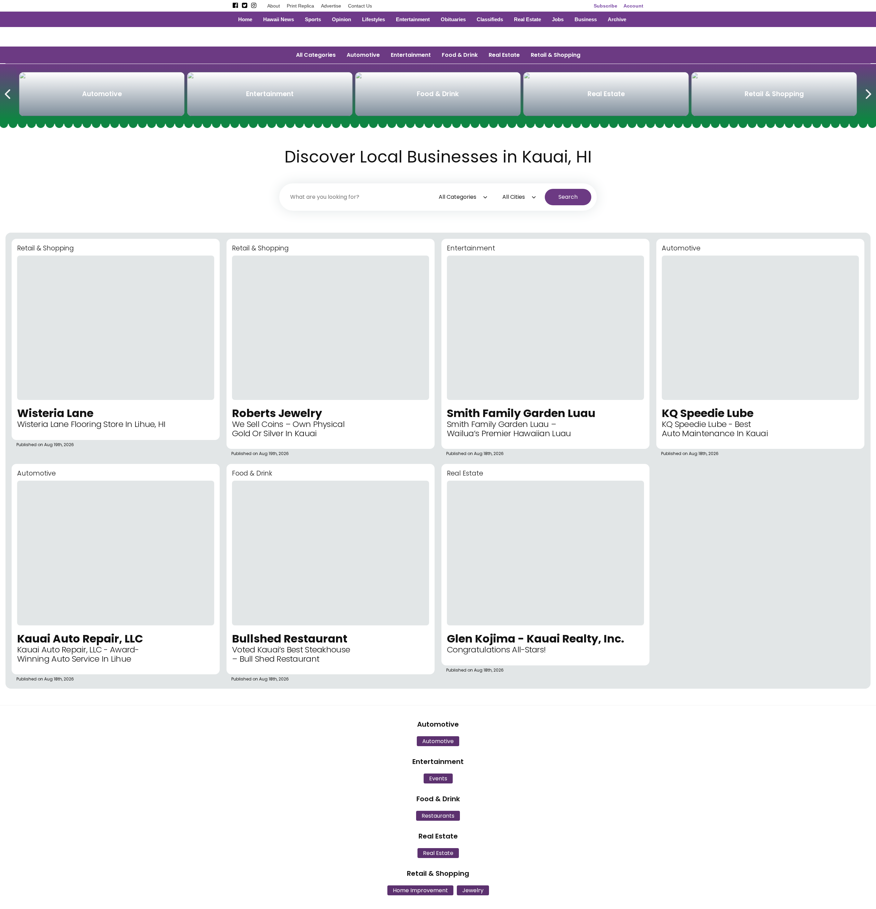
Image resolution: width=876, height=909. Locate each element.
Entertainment (413, 19)
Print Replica (300, 6)
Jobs (558, 19)
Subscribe (605, 6)
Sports (313, 19)
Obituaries (453, 19)
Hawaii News (278, 19)
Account (633, 6)
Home (245, 19)
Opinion (341, 19)
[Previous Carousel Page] (8, 93)
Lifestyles (373, 19)
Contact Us (360, 6)
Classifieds (490, 19)
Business (586, 19)
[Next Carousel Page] (868, 93)
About (273, 6)
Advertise (331, 6)
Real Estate (527, 19)
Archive (617, 19)
